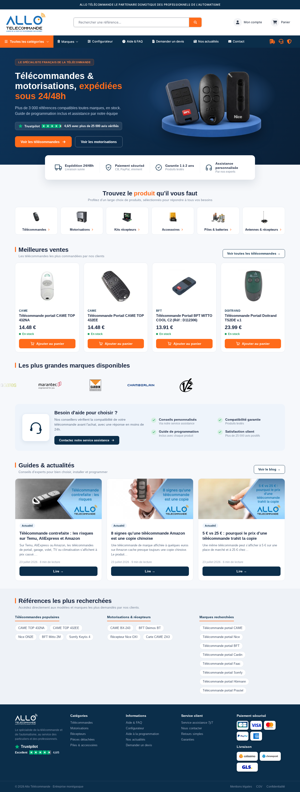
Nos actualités (135, 739)
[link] (248, 22)
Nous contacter (191, 728)
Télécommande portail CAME (223, 628)
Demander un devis (139, 745)
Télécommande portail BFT (221, 646)
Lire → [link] (58, 571)
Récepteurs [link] (78, 734)
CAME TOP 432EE (66, 628)
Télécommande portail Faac (221, 663)
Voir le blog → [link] (269, 469)
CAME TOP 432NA (31, 628)
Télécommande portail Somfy (223, 672)
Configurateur (135, 728)
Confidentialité (275, 786)
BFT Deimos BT (150, 628)
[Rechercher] (195, 22)
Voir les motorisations (99, 142)
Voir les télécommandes (40, 142)
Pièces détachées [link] (82, 739)
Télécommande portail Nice (221, 637)
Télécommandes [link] (81, 722)
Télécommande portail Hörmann (224, 681)
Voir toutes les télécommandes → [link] (254, 253)
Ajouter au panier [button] (50, 344)
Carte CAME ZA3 (158, 637)
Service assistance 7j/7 (197, 722)
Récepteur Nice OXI (124, 637)
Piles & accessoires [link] (84, 745)
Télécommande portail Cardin (222, 654)
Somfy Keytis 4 (79, 637)
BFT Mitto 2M (51, 637)
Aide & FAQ (134, 722)
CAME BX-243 (120, 628)
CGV (259, 786)
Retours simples (192, 734)
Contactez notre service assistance (84, 440)
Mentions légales (241, 786)
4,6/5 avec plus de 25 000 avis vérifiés (71, 126)
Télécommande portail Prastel (223, 690)
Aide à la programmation (142, 734)
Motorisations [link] (79, 728)
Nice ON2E (26, 637)
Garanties (187, 739)
